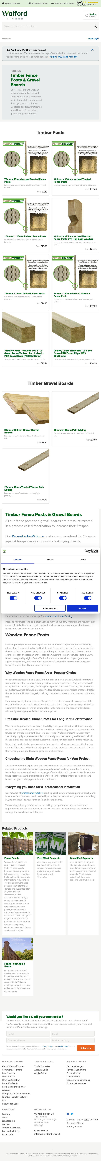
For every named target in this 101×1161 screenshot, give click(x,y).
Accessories (8, 1134)
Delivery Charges (75, 1066)
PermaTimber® (9, 1083)
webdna (73, 1156)
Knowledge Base (10, 1103)
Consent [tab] (17, 559)
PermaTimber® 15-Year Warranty (14, 1088)
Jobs (4, 1100)
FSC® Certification (11, 1079)
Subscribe (86, 1048)
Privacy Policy (47, 1046)
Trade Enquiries (42, 1066)
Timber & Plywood (11, 1127)
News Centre (8, 1076)
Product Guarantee (76, 1083)
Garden (6, 1124)
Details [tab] (50, 559)
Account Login (41, 1069)
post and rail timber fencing (58, 616)
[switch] (38, 598)
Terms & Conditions (76, 1069)
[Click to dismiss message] (92, 50)
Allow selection (50, 608)
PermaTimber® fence (28, 536)
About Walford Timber (13, 1066)
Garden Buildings (10, 1131)
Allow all (82, 608)
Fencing (6, 1114)
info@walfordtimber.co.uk (47, 1133)
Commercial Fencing (12, 1069)
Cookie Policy (63, 1046)
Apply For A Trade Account (63, 56)
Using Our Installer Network (16, 1093)
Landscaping (8, 1120)
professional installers (32, 792)
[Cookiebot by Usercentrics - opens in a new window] (86, 551)
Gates (5, 1117)
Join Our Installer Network (15, 1096)
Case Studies (8, 1073)
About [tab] (83, 559)
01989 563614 (41, 1130)
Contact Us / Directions (78, 1079)
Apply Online (40, 1073)
